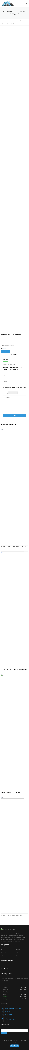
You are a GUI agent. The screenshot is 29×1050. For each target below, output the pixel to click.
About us (18, 949)
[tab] (14, 354)
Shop (17, 956)
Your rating (5, 393)
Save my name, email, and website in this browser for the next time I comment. (14, 388)
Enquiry (5, 351)
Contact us (4, 956)
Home (2, 20)
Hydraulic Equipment (13, 20)
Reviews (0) (14, 354)
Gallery (17, 952)
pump (4, 348)
